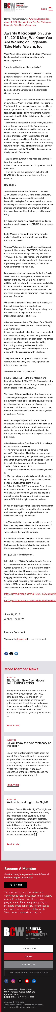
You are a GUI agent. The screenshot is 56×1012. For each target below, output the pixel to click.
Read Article (13, 725)
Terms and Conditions (13, 1005)
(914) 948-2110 (12, 997)
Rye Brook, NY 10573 (12, 994)
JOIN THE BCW (28, 949)
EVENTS (29, 957)
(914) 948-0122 (28, 997)
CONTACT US (28, 965)
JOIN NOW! (15, 885)
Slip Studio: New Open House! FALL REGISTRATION (26, 682)
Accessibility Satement (33, 1005)
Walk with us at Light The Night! (27, 802)
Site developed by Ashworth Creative (19, 1007)
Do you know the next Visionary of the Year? (29, 744)
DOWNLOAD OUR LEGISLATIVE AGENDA (29, 973)
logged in (22, 639)
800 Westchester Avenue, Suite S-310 (19, 992)
